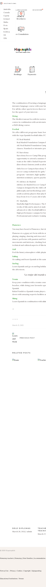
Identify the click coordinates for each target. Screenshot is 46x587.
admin (15, 319)
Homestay (18, 558)
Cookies (19, 571)
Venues (21, 579)
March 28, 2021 (18, 531)
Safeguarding (36, 571)
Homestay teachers (7, 558)
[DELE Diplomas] (23, 442)
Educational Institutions (9, 579)
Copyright (26, 571)
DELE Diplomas (21, 528)
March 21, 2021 (17, 325)
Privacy (13, 571)
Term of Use (4, 571)
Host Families (28, 558)
